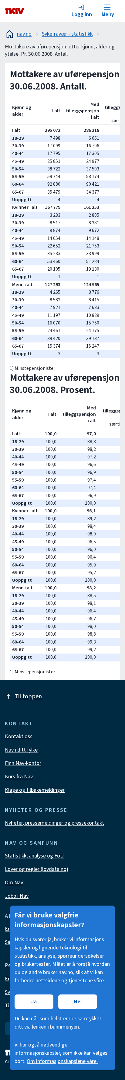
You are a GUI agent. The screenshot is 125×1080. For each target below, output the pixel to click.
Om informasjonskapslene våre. (62, 1061)
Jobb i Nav (17, 896)
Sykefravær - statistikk (67, 34)
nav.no (24, 34)
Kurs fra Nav (19, 776)
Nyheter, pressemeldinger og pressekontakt (54, 823)
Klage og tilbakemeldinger (35, 790)
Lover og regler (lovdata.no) (36, 869)
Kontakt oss (18, 736)
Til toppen (28, 696)
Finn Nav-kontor (23, 763)
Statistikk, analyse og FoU (34, 856)
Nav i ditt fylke (21, 750)
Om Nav (14, 882)
